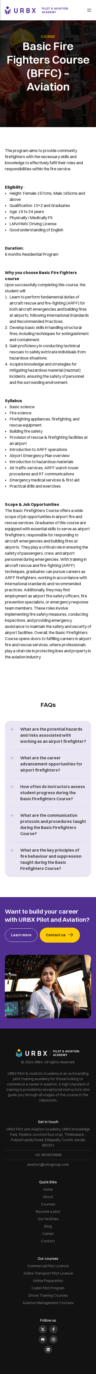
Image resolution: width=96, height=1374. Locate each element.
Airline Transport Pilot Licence (48, 1273)
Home (48, 1189)
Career (48, 1233)
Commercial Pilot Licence (48, 1266)
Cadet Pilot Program (48, 1288)
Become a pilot (48, 1211)
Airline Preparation (48, 1280)
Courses (48, 1204)
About (48, 1197)
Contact (48, 1241)
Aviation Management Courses (48, 1303)
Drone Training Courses (48, 1295)
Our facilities (48, 1219)
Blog (48, 1226)
